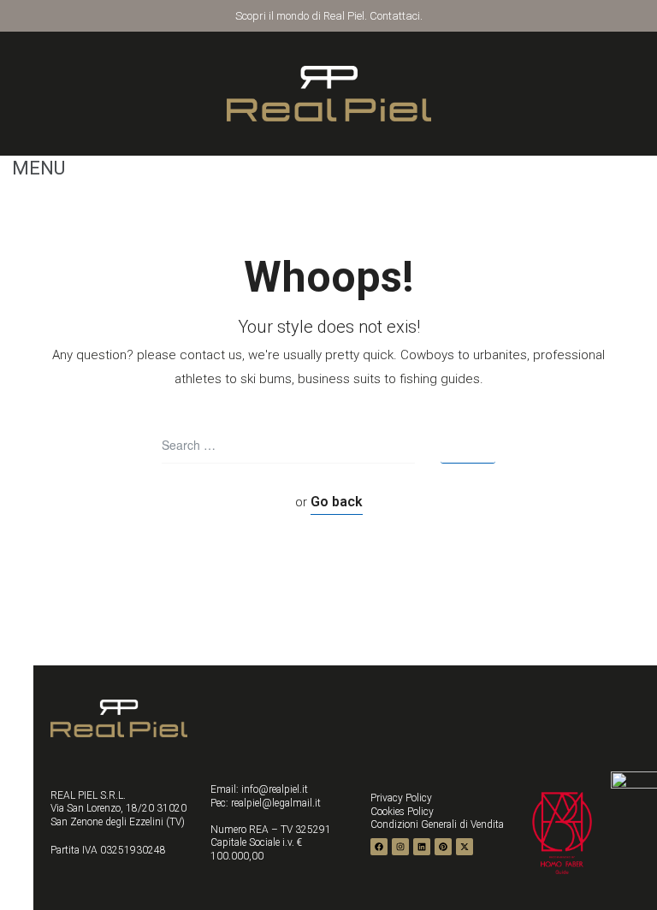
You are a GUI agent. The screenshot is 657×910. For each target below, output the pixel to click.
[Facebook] (379, 846)
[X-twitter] (464, 846)
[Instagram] (400, 846)
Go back (337, 501)
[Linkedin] (421, 846)
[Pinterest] (443, 846)
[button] (32, 168)
